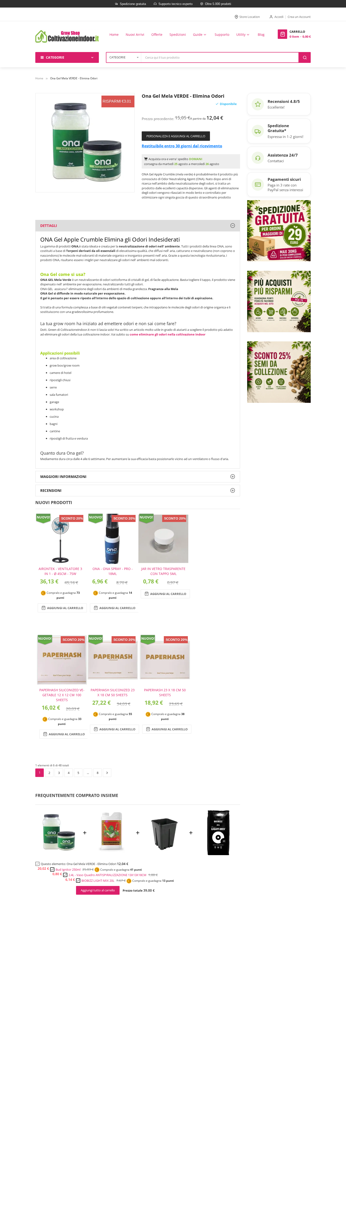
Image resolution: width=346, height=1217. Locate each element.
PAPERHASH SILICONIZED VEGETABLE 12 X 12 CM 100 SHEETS (61, 695)
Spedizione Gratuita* (278, 128)
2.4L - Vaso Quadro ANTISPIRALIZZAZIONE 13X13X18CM (107, 875)
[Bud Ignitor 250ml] (111, 854)
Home (39, 78)
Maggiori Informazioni (63, 476)
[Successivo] (107, 773)
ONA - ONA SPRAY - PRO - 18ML (113, 571)
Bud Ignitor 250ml (68, 869)
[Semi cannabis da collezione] (279, 372)
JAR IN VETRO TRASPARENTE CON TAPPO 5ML (163, 571)
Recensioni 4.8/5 (284, 101)
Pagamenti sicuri (284, 179)
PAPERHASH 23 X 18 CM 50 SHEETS (165, 692)
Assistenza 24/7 (283, 155)
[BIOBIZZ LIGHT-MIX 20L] (217, 854)
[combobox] (220, 57)
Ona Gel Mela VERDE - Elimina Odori (91, 864)
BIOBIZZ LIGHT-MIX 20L (97, 880)
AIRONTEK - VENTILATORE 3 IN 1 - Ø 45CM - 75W (60, 571)
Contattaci (276, 160)
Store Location (249, 17)
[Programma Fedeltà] (279, 301)
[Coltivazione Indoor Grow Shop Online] (67, 36)
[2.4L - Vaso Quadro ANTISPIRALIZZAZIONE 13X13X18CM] (164, 854)
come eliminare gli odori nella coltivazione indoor (167, 334)
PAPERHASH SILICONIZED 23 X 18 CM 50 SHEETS (113, 692)
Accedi (278, 17)
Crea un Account (299, 17)
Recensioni (50, 490)
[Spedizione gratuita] (279, 230)
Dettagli (48, 225)
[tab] (137, 225)
